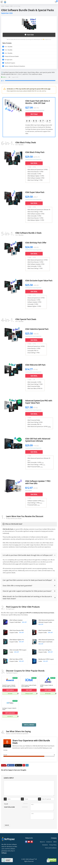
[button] (29, 555)
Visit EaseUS (10, 690)
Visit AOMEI (48, 690)
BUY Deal (34, 114)
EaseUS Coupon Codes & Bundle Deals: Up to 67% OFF (8, 686)
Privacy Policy (52, 845)
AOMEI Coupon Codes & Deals (46, 685)
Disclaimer (45, 845)
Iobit (11, 6)
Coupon (7, 6)
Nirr (9, 77)
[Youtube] (29, 842)
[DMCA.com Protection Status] (51, 860)
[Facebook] (26, 842)
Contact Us (49, 842)
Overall (6, 804)
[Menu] (2, 2)
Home (2, 6)
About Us (42, 842)
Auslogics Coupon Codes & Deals (9, 708)
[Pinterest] (31, 842)
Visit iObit (30, 35)
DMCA (54, 842)
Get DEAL (34, 163)
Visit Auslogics (10, 713)
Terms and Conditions (50, 848)
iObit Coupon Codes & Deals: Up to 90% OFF (28, 685)
